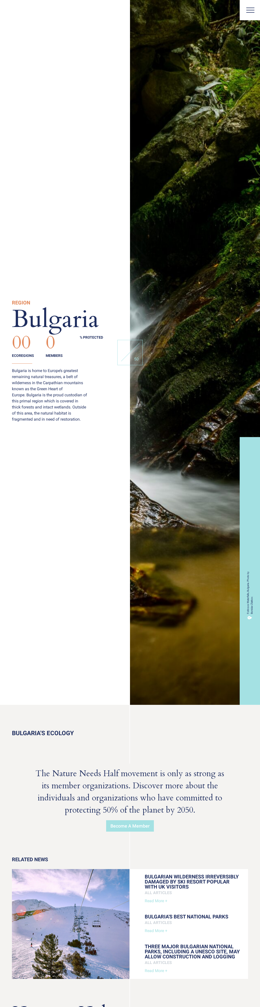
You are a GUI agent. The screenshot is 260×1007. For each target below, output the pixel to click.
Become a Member (130, 826)
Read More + (156, 900)
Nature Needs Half (22, 11)
